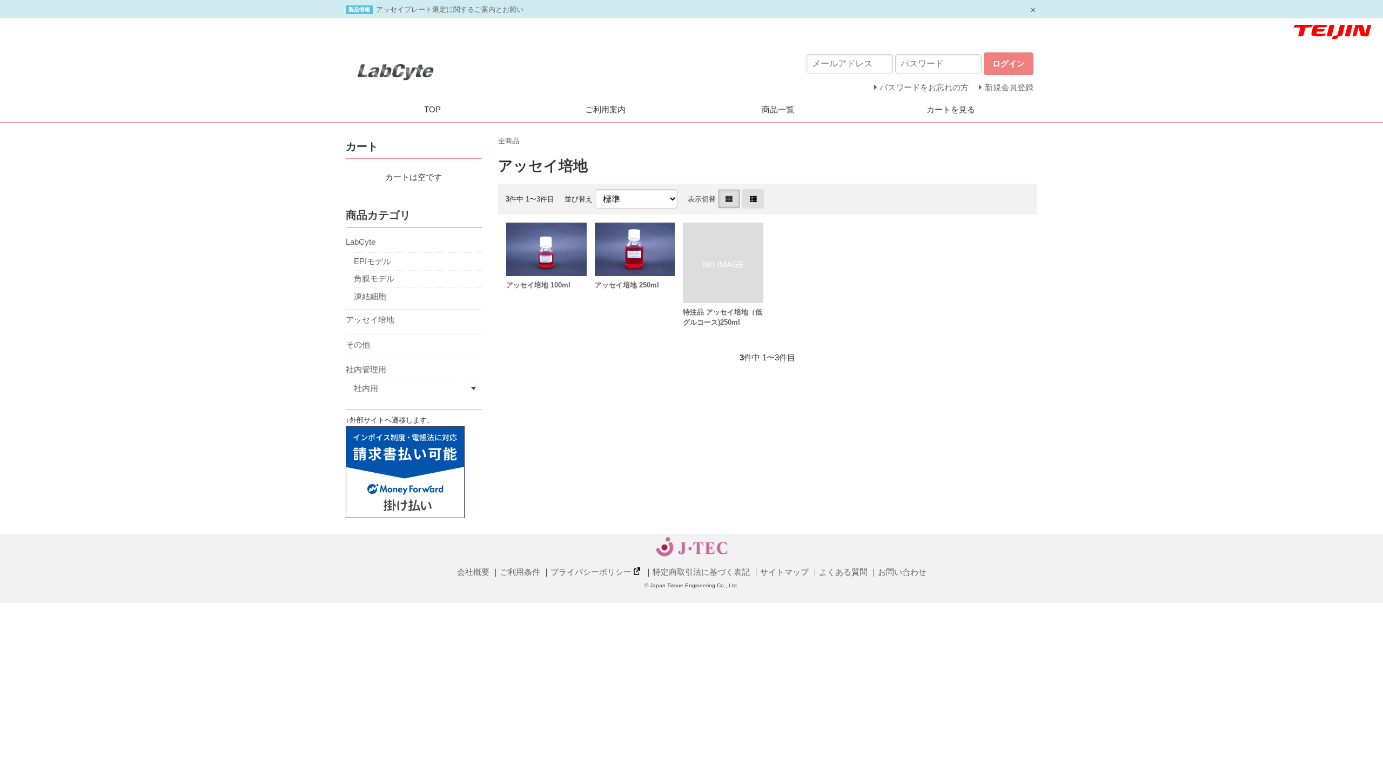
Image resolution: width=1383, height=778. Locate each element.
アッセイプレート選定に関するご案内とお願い (449, 9)
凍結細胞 (370, 296)
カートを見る (951, 109)
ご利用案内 (605, 109)
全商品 (508, 141)
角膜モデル (374, 278)
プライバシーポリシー (591, 571)
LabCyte (360, 241)
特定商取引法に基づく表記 (701, 571)
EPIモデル (372, 261)
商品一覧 (778, 109)
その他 (358, 344)
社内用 (366, 388)
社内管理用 (366, 369)
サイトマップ (784, 571)
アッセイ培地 (370, 319)
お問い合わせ (902, 571)
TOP (432, 109)
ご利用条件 (520, 571)
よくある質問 (843, 571)
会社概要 (473, 571)
